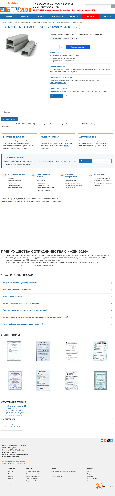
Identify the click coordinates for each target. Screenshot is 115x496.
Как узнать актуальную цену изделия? (20, 282)
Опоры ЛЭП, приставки (33, 476)
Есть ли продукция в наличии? (17, 289)
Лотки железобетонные (14, 415)
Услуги (53, 468)
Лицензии (10, 478)
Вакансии (10, 476)
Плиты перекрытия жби (33, 474)
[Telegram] (111, 440)
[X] (108, 440)
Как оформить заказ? (12, 296)
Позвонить (56, 96)
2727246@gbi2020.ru (58, 83)
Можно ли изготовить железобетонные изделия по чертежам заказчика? (35, 317)
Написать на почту (73, 96)
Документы (11, 474)
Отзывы (7, 112)
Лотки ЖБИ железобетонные (22, 22)
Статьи (89, 471)
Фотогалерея (11, 481)
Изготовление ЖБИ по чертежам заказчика (63, 471)
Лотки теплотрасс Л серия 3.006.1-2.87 (43, 22)
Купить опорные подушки (15, 412)
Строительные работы (57, 474)
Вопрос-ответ (91, 474)
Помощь (90, 468)
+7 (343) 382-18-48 (43, 4)
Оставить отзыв (9, 119)
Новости (10, 471)
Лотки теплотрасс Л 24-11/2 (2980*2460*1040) (15, 425)
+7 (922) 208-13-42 (63, 4)
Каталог (10, 22)
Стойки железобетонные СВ (16, 406)
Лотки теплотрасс (12, 408)
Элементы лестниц (31, 478)
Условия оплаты (91, 481)
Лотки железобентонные (33, 471)
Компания (11, 468)
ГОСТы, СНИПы (92, 478)
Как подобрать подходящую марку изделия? (23, 324)
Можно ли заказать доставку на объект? (21, 303)
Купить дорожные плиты (14, 410)
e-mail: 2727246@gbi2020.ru (47, 7)
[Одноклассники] (105, 440)
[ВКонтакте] (102, 440)
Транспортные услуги (57, 476)
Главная (3, 22)
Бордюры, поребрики (32, 481)
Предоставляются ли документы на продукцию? (25, 310)
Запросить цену (77, 47)
